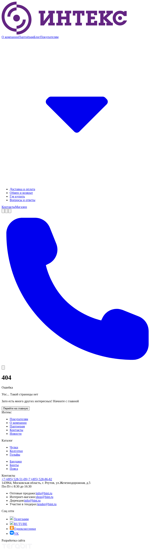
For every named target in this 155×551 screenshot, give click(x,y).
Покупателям (19, 419)
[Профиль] (3, 211)
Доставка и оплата (22, 189)
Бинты (14, 465)
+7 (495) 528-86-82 (39, 479)
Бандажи (16, 461)
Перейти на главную (15, 408)
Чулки (14, 447)
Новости (16, 433)
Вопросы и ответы (22, 200)
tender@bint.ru (47, 504)
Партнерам (17, 426)
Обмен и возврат (21, 192)
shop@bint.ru (44, 497)
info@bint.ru (44, 493)
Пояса (14, 468)
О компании (10, 37)
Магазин (21, 207)
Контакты (8, 207)
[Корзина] (9, 211)
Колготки (16, 451)
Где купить (17, 196)
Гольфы (15, 454)
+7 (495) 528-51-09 (14, 479)
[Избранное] (6, 211)
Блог (37, 37)
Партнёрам (26, 37)
